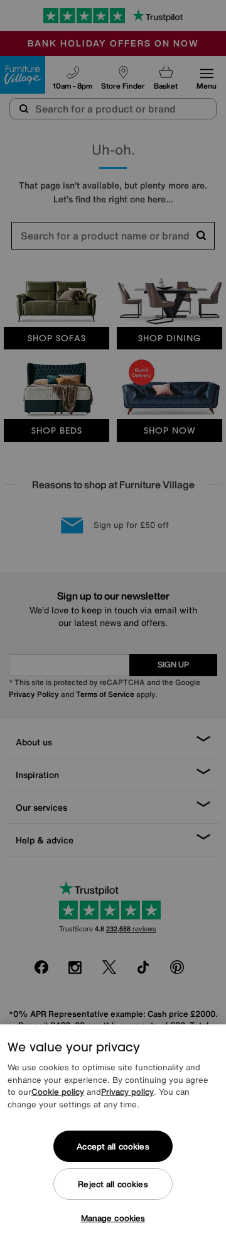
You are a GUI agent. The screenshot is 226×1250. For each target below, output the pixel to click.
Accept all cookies (113, 1147)
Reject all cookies (113, 1184)
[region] (113, 1137)
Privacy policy (127, 1092)
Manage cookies (113, 1218)
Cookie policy (57, 1092)
